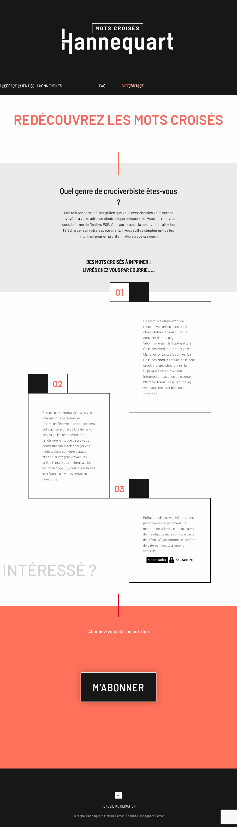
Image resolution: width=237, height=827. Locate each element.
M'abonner (118, 687)
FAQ (102, 85)
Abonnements (49, 85)
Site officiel (133, 85)
